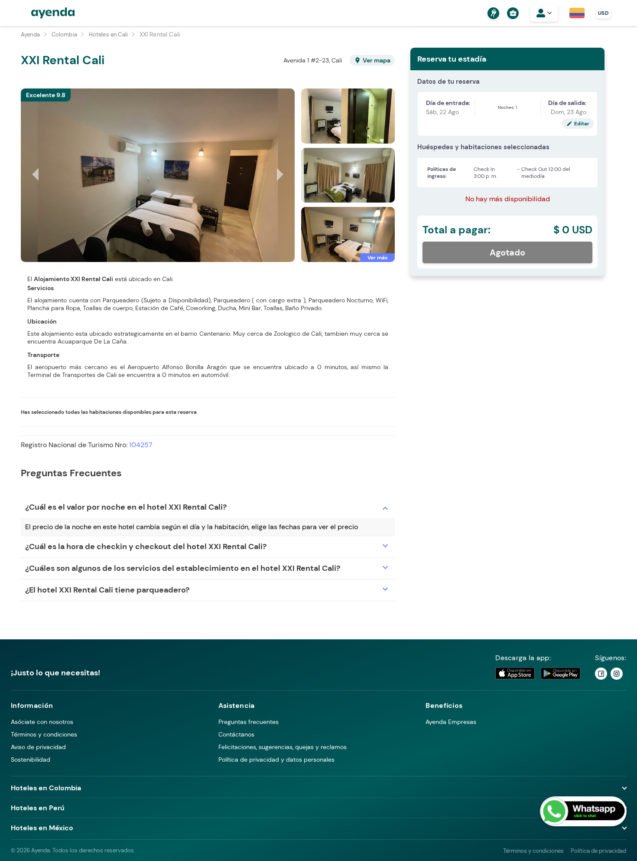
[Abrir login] (544, 13)
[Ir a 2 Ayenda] (617, 674)
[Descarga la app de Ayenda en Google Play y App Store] (538, 673)
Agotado (507, 252)
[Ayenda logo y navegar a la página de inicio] (44, 13)
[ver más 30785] (348, 175)
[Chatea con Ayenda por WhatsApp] (583, 811)
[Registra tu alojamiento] (492, 13)
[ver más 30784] (348, 234)
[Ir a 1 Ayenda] (601, 674)
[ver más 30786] (348, 116)
